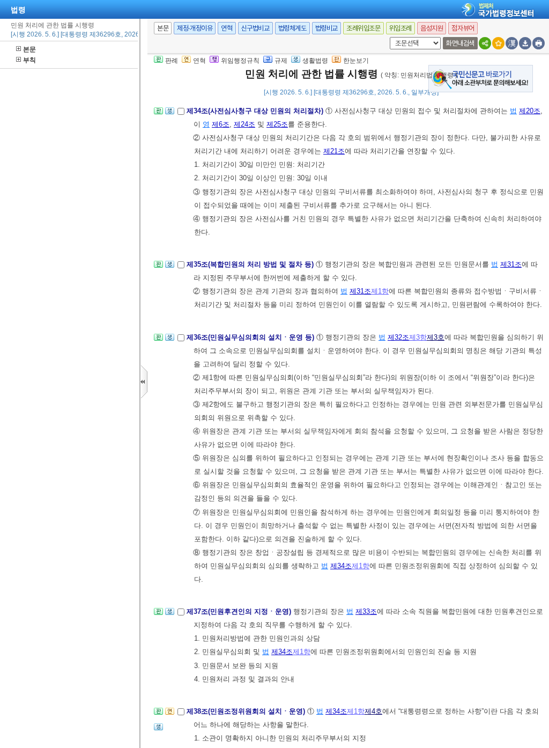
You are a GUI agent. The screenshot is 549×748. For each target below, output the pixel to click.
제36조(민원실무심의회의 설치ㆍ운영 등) (251, 337)
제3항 (418, 337)
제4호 (373, 711)
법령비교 (326, 28)
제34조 (341, 566)
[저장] (525, 43)
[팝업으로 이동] (169, 114)
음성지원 (431, 28)
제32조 (398, 337)
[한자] (512, 43)
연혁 (226, 28)
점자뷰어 (462, 28)
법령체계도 (292, 28)
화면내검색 (460, 43)
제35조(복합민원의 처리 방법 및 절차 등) (251, 264)
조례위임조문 (363, 28)
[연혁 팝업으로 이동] (169, 714)
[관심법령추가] (498, 43)
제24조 (244, 124)
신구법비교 (255, 28)
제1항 (380, 291)
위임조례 (400, 28)
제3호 (435, 337)
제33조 (366, 611)
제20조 (529, 111)
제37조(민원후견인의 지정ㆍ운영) (240, 611)
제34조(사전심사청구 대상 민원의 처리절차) (256, 111)
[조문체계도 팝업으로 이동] (158, 114)
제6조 (220, 124)
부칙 (29, 60)
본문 (29, 49)
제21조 (334, 151)
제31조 (511, 264)
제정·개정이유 (194, 28)
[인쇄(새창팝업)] (538, 43)
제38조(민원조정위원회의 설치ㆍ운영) (247, 711)
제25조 (277, 124)
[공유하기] (485, 43)
